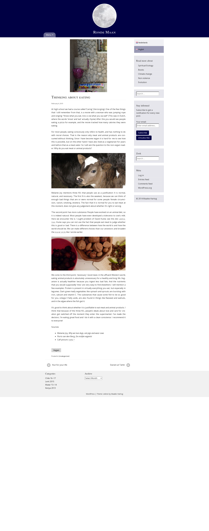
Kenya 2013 (50, 393)
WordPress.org (145, 192)
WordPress (90, 399)
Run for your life (70, 369)
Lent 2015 (49, 386)
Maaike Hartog (117, 399)
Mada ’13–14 (51, 389)
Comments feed (145, 188)
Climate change (145, 78)
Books (141, 74)
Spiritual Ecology (145, 70)
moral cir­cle (60, 237)
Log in (141, 180)
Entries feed (143, 184)
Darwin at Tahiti (120, 369)
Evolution (142, 87)
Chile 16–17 (50, 383)
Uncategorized (64, 361)
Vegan (56, 355)
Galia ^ (71, 344)
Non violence (144, 83)
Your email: (141, 126)
